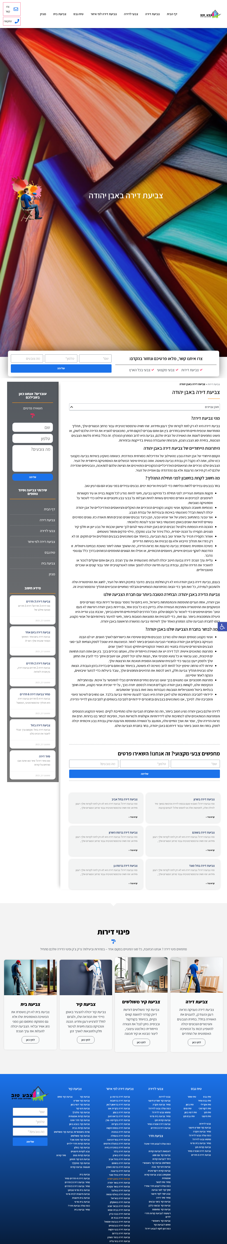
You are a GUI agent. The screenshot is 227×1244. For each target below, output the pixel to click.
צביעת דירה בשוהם (203, 832)
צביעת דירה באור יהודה (119, 1182)
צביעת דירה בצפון (121, 1112)
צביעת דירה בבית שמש (119, 1210)
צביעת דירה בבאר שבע (119, 1206)
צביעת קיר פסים (65, 1096)
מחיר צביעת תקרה (202, 1131)
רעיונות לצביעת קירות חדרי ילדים (158, 1215)
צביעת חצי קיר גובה (161, 1166)
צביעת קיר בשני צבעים (160, 1201)
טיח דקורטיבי (205, 1108)
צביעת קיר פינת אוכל (80, 1139)
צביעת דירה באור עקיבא (118, 1186)
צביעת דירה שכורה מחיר (199, 1151)
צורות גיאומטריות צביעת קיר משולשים (72, 1131)
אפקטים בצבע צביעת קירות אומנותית (157, 1176)
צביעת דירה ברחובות (120, 1100)
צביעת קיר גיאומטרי (161, 1220)
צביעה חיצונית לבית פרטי (78, 1194)
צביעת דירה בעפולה (120, 1135)
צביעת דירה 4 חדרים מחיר (77, 1178)
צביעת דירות (214, 384)
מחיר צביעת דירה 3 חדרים (77, 1182)
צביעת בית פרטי (82, 1201)
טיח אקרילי (206, 1104)
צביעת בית (59, 14)
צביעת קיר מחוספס (161, 1209)
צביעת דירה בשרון (204, 799)
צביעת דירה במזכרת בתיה (117, 1147)
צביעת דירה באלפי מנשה (118, 1194)
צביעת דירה (152, 14)
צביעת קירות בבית (81, 1128)
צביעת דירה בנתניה (120, 1131)
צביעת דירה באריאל (120, 1198)
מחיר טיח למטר (163, 1182)
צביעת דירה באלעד (120, 1190)
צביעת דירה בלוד (122, 1151)
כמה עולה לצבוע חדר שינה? (157, 1143)
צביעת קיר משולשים (80, 1135)
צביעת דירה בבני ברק (119, 1213)
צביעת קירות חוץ (203, 1147)
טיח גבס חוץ (189, 1116)
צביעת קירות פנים (81, 1155)
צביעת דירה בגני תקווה (119, 1229)
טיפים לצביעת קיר (162, 1224)
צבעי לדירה (131, 14)
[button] (222, 626)
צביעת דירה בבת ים (120, 1217)
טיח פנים (188, 1108)
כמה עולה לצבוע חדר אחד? (157, 1186)
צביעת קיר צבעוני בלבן (160, 1205)
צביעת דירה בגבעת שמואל (117, 1221)
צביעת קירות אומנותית (79, 1116)
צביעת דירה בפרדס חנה (118, 1139)
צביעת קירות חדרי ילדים (78, 1143)
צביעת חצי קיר (83, 1108)
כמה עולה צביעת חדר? (79, 1205)
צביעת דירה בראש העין (119, 1116)
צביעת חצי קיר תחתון (80, 1159)
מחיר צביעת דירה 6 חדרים (35, 694)
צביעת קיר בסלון (82, 1147)
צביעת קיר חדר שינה (80, 1120)
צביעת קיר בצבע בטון (79, 1124)
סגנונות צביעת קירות (80, 1167)
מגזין (43, 14)
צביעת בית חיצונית (81, 1197)
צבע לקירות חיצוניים (80, 1151)
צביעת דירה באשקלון (120, 1202)
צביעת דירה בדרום (121, 1233)
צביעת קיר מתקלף (81, 1163)
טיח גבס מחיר (204, 1100)
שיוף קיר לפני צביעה (161, 1189)
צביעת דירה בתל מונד (202, 866)
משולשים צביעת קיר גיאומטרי (157, 1162)
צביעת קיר (85, 1096)
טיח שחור (191, 1096)
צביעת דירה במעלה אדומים (117, 1143)
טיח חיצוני (206, 1116)
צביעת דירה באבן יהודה (118, 1178)
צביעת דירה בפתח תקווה (118, 1128)
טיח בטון (190, 1104)
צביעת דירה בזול (40, 725)
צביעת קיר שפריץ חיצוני (200, 1127)
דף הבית (172, 14)
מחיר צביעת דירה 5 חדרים (77, 1186)
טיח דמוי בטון (190, 1112)
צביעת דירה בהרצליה (119, 1241)
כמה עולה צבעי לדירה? (200, 1135)
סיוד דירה (44, 756)
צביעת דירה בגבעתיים (119, 1225)
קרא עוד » (210, 817)
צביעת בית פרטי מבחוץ (79, 1190)
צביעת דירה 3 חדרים (38, 601)
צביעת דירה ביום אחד (37, 632)
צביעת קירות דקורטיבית (159, 1170)
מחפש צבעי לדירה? (201, 1139)
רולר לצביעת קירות (161, 1159)
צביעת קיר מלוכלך (81, 1112)
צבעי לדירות (205, 1123)
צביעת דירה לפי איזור (104, 14)
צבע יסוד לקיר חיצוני (161, 1193)
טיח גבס (78, 14)
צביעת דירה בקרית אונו (119, 1108)
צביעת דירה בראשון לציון (118, 1104)
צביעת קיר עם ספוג (161, 1155)
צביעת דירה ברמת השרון (123, 832)
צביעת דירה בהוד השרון (118, 1237)
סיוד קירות (61, 1155)
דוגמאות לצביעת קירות (159, 1151)
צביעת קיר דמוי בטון (80, 1104)
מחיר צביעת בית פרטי (200, 1143)
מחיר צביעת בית (82, 1209)
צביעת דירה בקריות (120, 1124)
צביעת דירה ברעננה (120, 1170)
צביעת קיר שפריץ (81, 1100)
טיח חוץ (207, 1112)
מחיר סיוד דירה (163, 1197)
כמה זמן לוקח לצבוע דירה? (158, 1228)
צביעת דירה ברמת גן (125, 866)
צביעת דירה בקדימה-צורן (118, 1120)
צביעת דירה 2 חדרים (38, 663)
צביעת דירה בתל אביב (124, 799)
